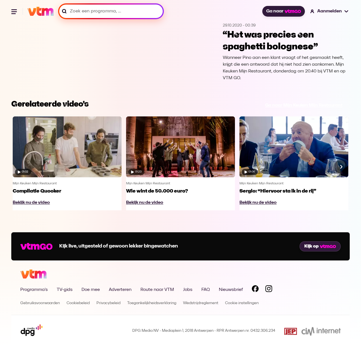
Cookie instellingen (242, 303)
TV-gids (64, 290)
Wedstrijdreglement (200, 303)
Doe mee (91, 290)
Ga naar (274, 11)
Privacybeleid (108, 303)
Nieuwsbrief (231, 290)
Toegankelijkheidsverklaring (151, 303)
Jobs (187, 290)
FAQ (205, 290)
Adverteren (120, 290)
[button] (329, 11)
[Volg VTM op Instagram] (268, 289)
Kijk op (311, 246)
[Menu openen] (14, 11)
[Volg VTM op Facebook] (255, 289)
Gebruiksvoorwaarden (40, 303)
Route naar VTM (157, 290)
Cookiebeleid (78, 303)
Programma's (34, 290)
